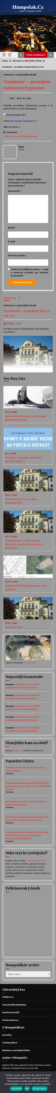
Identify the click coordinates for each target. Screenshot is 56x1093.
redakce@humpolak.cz (36, 860)
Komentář (14, 191)
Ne (27, 1088)
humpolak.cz (28, 7)
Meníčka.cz (17, 750)
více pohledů (30, 662)
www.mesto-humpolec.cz (23, 121)
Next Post (9, 298)
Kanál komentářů (10, 1012)
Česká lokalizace (10, 1020)
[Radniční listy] (28, 608)
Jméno (11, 227)
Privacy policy (39, 1088)
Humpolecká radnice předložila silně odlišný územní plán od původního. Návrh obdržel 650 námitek (28, 786)
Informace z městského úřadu (19, 74)
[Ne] (52, 1082)
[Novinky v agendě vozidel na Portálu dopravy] (28, 439)
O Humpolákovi (9, 1042)
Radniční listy (14, 627)
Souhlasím (16, 1088)
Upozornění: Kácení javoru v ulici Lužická (26, 587)
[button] (21, 55)
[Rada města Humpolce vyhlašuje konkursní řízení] (28, 397)
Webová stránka (17, 255)
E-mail (11, 241)
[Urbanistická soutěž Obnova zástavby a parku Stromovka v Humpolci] (28, 522)
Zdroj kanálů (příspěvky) (14, 1004)
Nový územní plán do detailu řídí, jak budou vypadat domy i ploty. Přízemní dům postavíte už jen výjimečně (27, 835)
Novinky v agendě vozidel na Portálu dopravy (23, 459)
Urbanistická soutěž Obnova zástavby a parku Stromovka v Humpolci (24, 544)
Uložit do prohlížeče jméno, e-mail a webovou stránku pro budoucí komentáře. (29, 272)
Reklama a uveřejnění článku (16, 1050)
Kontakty (7, 1035)
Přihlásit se (7, 997)
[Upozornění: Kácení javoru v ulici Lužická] (28, 567)
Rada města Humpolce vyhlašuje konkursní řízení (25, 418)
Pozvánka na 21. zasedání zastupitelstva (21, 501)
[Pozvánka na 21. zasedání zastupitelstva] (28, 480)
